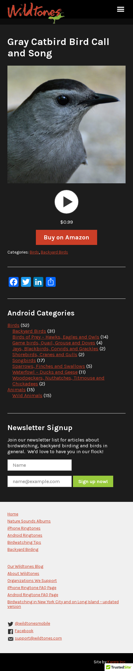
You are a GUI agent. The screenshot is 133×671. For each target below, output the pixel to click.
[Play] (66, 202)
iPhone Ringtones (24, 528)
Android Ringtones (24, 535)
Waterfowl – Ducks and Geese (45, 372)
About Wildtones (23, 573)
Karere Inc (116, 662)
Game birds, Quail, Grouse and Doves (53, 343)
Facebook (24, 630)
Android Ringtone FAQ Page (32, 594)
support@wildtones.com (38, 638)
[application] (66, 201)
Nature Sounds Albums (29, 521)
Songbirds (24, 360)
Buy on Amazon (66, 237)
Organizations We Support (32, 580)
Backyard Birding (22, 549)
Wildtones (36, 13)
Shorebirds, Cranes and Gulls (44, 354)
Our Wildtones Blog (25, 566)
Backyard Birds (54, 252)
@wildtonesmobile (32, 623)
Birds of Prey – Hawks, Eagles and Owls (55, 337)
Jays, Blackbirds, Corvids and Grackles (55, 349)
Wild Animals (27, 395)
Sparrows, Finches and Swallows (48, 366)
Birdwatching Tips (24, 542)
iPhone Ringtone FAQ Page (31, 587)
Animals (16, 389)
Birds (34, 252)
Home (12, 514)
